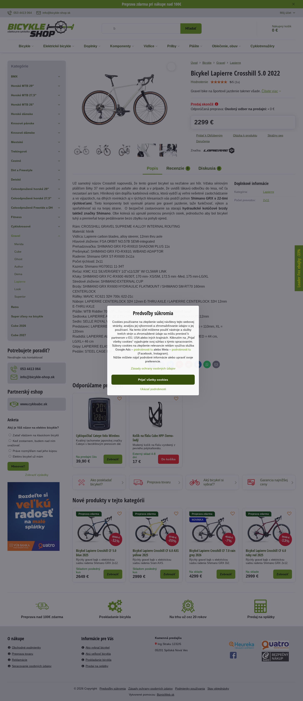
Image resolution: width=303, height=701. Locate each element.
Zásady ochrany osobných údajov (153, 368)
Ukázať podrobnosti (153, 389)
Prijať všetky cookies (153, 379)
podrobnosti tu (143, 349)
